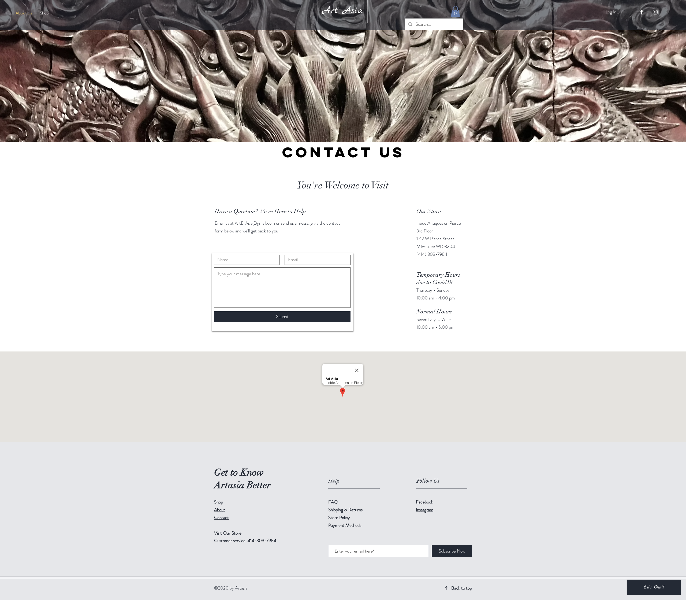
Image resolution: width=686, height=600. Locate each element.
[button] (455, 11)
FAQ (333, 502)
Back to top (461, 588)
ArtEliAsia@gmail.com (255, 223)
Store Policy (339, 517)
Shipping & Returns (346, 509)
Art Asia (342, 10)
